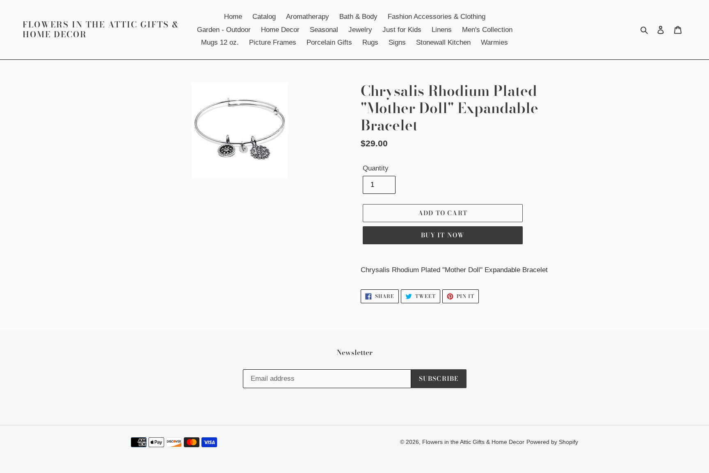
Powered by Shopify (552, 442)
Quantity (376, 168)
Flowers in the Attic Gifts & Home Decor (101, 29)
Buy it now (443, 235)
